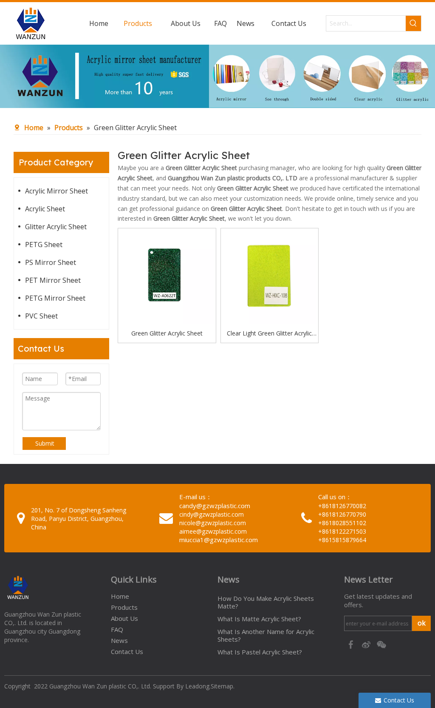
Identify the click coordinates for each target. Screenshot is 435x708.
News (119, 640)
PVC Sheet (41, 316)
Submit (44, 443)
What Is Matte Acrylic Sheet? (259, 618)
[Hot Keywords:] (413, 23)
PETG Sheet (43, 244)
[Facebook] (351, 644)
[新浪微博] (367, 644)
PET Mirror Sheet (53, 280)
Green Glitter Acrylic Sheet (167, 333)
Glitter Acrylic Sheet (56, 226)
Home (120, 596)
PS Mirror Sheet (50, 262)
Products (124, 607)
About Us (124, 618)
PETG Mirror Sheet (55, 298)
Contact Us (127, 651)
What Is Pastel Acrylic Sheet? (260, 652)
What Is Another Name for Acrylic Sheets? (266, 635)
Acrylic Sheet (45, 208)
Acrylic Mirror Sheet (56, 191)
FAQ (117, 629)
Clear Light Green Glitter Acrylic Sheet (269, 333)
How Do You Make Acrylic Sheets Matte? (266, 602)
